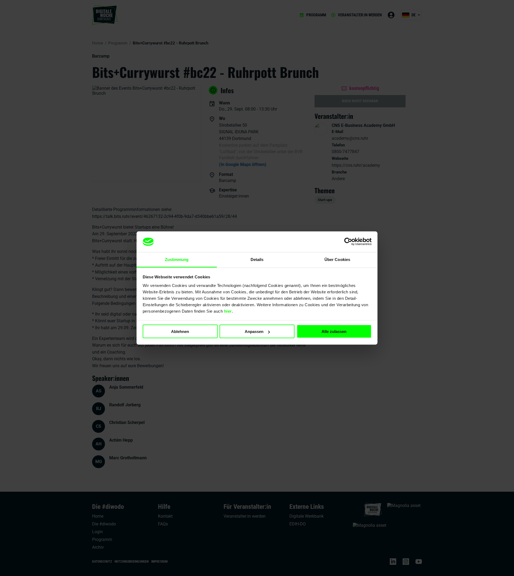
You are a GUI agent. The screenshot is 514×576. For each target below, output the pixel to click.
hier (228, 311)
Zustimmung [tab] (177, 259)
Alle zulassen (334, 331)
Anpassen (254, 331)
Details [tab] (257, 259)
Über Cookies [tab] (337, 259)
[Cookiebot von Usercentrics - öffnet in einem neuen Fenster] (348, 242)
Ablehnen (180, 331)
